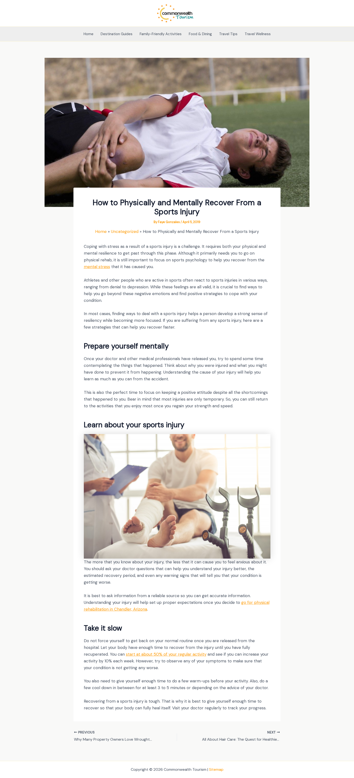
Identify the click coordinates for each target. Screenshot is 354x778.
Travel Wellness (258, 34)
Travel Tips (228, 34)
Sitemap (216, 769)
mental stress (97, 266)
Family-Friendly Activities (161, 34)
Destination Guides (116, 34)
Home (88, 34)
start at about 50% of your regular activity (166, 654)
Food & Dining (200, 34)
